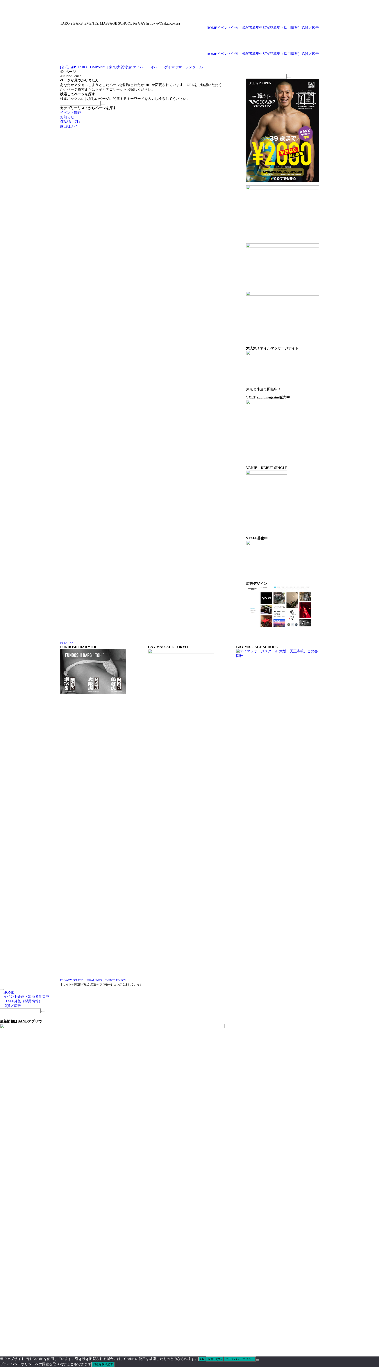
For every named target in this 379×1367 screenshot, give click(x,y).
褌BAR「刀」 (71, 122)
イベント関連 (70, 112)
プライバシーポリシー (239, 1359)
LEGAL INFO (94, 980)
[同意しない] (257, 1360)
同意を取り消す (103, 1364)
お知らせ (67, 117)
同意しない (215, 1359)
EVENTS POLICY (115, 980)
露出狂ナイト (70, 126)
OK (202, 1359)
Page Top (66, 643)
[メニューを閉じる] (2, 989)
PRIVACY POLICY (71, 980)
